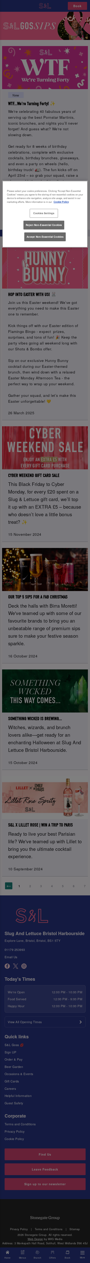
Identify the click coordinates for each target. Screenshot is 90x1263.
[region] (45, 214)
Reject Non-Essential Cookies (44, 225)
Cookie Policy (61, 201)
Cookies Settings (43, 213)
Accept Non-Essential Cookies (45, 236)
